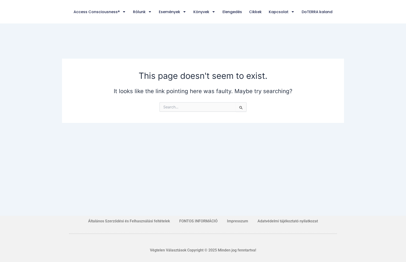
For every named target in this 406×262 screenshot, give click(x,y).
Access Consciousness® (97, 12)
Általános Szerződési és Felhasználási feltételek (129, 221)
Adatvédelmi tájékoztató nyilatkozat (288, 221)
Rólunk (139, 12)
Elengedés (232, 12)
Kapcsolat (279, 12)
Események (169, 12)
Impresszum (237, 221)
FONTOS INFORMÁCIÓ (198, 221)
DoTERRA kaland (317, 12)
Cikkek (255, 12)
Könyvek (201, 12)
